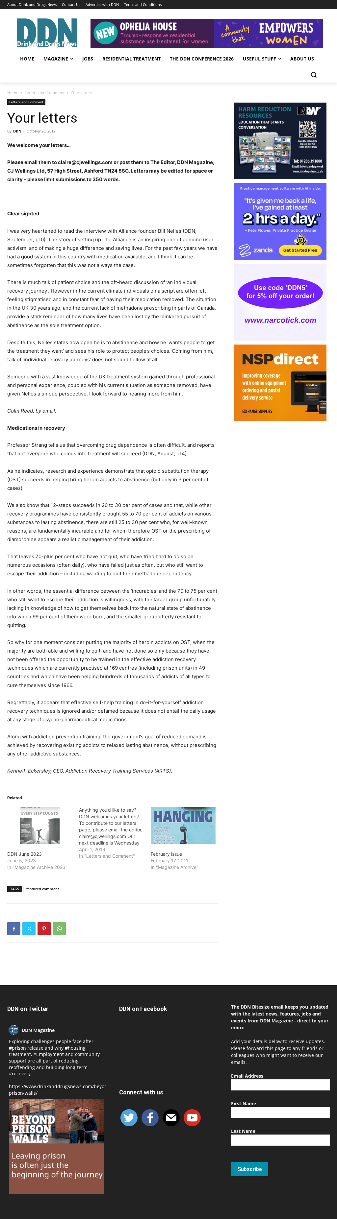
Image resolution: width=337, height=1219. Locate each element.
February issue (166, 854)
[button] (314, 75)
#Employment (48, 1054)
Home (12, 92)
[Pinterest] (44, 928)
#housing (75, 1048)
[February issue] (183, 825)
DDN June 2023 (24, 854)
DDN (17, 131)
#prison (17, 1048)
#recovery (20, 1073)
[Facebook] (13, 928)
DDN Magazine (38, 1030)
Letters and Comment (45, 92)
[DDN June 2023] (39, 825)
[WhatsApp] (59, 928)
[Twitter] (29, 928)
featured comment (42, 888)
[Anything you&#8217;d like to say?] (115, 833)
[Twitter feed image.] (56, 1146)
